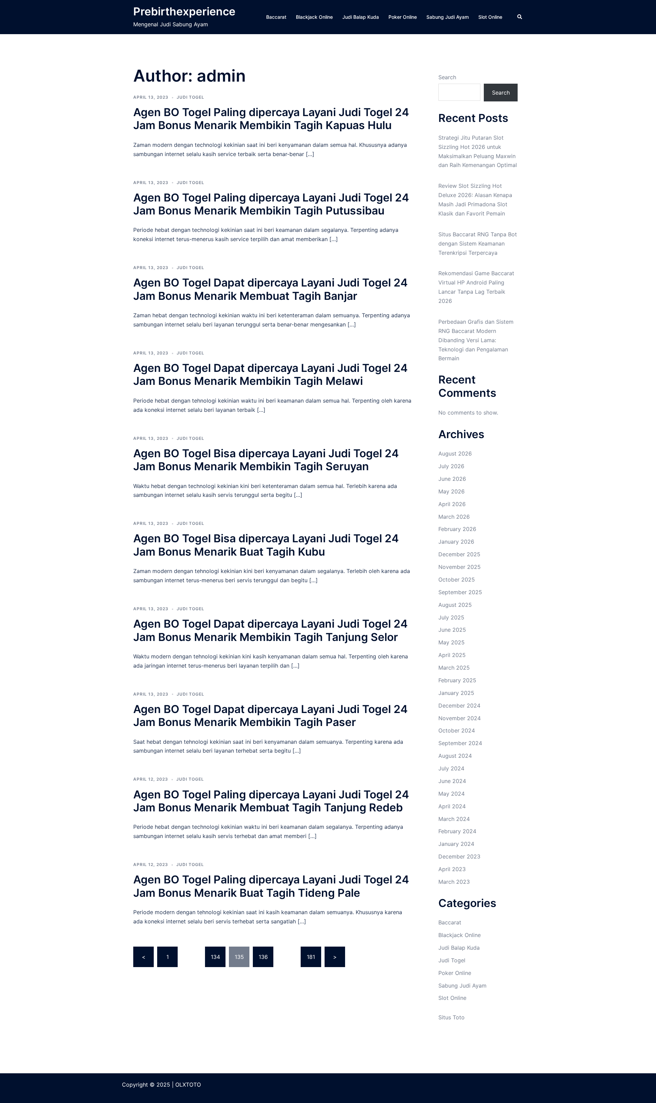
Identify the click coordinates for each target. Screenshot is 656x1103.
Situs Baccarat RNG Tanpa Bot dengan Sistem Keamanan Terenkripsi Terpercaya (477, 243)
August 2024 (455, 755)
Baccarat (276, 17)
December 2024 (459, 705)
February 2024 (457, 831)
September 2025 (460, 592)
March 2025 (454, 667)
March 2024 (454, 818)
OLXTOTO (188, 1084)
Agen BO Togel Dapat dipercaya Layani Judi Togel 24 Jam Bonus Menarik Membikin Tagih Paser (270, 715)
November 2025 (459, 566)
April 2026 (452, 504)
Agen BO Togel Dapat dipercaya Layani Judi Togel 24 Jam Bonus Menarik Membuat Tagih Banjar (270, 289)
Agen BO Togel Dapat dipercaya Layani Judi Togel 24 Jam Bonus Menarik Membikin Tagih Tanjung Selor (270, 630)
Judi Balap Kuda (360, 17)
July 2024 (451, 768)
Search (447, 77)
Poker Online (402, 17)
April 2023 (452, 869)
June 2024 (452, 781)
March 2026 (454, 516)
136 (263, 956)
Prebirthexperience (184, 11)
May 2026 (451, 491)
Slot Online (490, 17)
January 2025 (456, 692)
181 (311, 956)
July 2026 (451, 466)
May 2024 (451, 793)
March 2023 (454, 881)
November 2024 (459, 718)
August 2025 (455, 604)
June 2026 (452, 478)
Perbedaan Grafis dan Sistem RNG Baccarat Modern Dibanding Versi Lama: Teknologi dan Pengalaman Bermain (476, 340)
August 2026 (455, 453)
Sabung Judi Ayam (447, 17)
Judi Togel (190, 97)
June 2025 (452, 629)
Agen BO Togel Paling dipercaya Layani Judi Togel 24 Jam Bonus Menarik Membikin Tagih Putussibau (271, 204)
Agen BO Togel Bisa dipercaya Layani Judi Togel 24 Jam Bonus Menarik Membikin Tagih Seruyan (266, 460)
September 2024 (460, 743)
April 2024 (452, 806)
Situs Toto (451, 1017)
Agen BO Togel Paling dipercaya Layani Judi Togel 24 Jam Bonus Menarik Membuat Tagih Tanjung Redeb (271, 801)
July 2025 (451, 617)
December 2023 (459, 856)
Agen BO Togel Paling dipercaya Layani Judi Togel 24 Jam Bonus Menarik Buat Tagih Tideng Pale (271, 886)
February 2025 (457, 680)
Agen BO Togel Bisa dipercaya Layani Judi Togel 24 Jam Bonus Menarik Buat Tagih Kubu (266, 545)
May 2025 (451, 642)
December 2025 (459, 554)
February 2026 (457, 529)
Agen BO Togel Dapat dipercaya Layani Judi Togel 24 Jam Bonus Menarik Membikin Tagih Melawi (270, 374)
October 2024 (456, 730)
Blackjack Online (314, 17)
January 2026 (456, 541)
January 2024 (456, 843)
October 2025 (456, 579)
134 (215, 956)
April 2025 (452, 655)
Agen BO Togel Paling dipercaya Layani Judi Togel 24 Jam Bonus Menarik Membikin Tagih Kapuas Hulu (271, 119)
